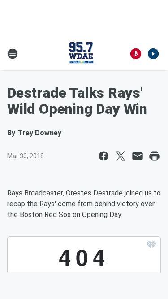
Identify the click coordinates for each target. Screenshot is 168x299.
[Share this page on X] (120, 156)
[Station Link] (81, 53)
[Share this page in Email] (137, 156)
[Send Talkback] (135, 53)
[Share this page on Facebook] (103, 156)
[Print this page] (154, 156)
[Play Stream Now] (153, 53)
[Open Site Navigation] (12, 53)
